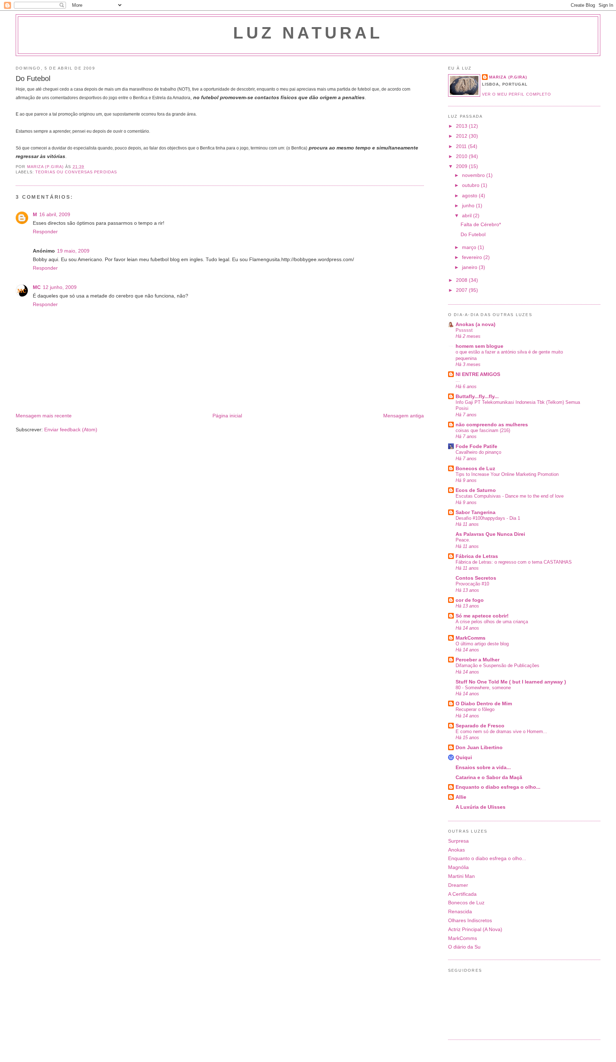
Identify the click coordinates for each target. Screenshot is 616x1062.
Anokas (456, 850)
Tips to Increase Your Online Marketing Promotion (507, 474)
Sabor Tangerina (476, 512)
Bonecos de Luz (475, 468)
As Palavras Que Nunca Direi (490, 534)
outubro (471, 185)
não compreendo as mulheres (492, 424)
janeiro (470, 267)
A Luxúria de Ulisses (480, 807)
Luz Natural (308, 33)
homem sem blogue (479, 346)
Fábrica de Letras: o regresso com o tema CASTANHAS (514, 562)
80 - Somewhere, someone (483, 687)
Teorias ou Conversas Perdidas (76, 172)
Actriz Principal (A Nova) (475, 929)
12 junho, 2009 (60, 287)
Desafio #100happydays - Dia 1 (488, 518)
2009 (462, 166)
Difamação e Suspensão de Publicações (497, 665)
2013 (462, 126)
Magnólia (458, 867)
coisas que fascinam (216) (483, 430)
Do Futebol (473, 234)
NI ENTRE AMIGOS (478, 374)
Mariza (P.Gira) (508, 77)
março (470, 247)
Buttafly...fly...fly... (477, 396)
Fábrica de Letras (477, 556)
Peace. (463, 540)
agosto (470, 195)
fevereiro (472, 257)
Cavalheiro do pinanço (478, 452)
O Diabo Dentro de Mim (484, 703)
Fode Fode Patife (476, 446)
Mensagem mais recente (44, 415)
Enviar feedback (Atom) (70, 429)
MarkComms (471, 638)
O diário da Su (464, 947)
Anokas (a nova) (476, 324)
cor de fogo (470, 600)
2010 (462, 156)
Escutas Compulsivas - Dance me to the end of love (510, 496)
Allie (461, 797)
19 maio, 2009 (73, 251)
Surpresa (458, 841)
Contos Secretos (476, 578)
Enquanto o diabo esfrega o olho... (498, 787)
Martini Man (461, 876)
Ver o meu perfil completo (516, 94)
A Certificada (462, 894)
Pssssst (464, 330)
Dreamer (458, 885)
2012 (462, 136)
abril (467, 215)
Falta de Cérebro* (481, 224)
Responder (45, 231)
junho (469, 205)
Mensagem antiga (403, 415)
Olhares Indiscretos (470, 920)
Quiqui (464, 757)
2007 (462, 290)
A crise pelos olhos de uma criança (492, 621)
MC (37, 287)
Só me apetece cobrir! (482, 616)
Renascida (460, 911)
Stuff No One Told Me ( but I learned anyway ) (511, 682)
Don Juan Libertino (479, 747)
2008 (462, 280)
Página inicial (227, 415)
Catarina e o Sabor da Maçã (489, 777)
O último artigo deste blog (482, 643)
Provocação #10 (472, 583)
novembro (474, 175)
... (458, 380)
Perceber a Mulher (477, 659)
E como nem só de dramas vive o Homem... (501, 731)
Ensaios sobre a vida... (483, 767)
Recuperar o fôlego (475, 709)
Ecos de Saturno (476, 490)
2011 (462, 146)
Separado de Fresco (480, 725)
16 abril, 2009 (54, 214)
